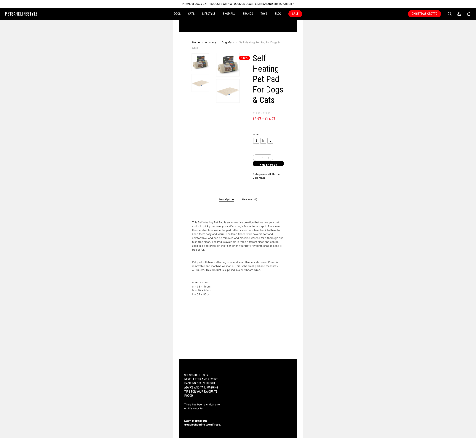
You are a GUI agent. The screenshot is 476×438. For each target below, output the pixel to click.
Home (196, 42)
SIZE (256, 134)
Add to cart (268, 165)
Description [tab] (226, 199)
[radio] (256, 140)
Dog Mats (227, 42)
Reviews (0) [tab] (249, 199)
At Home (210, 42)
